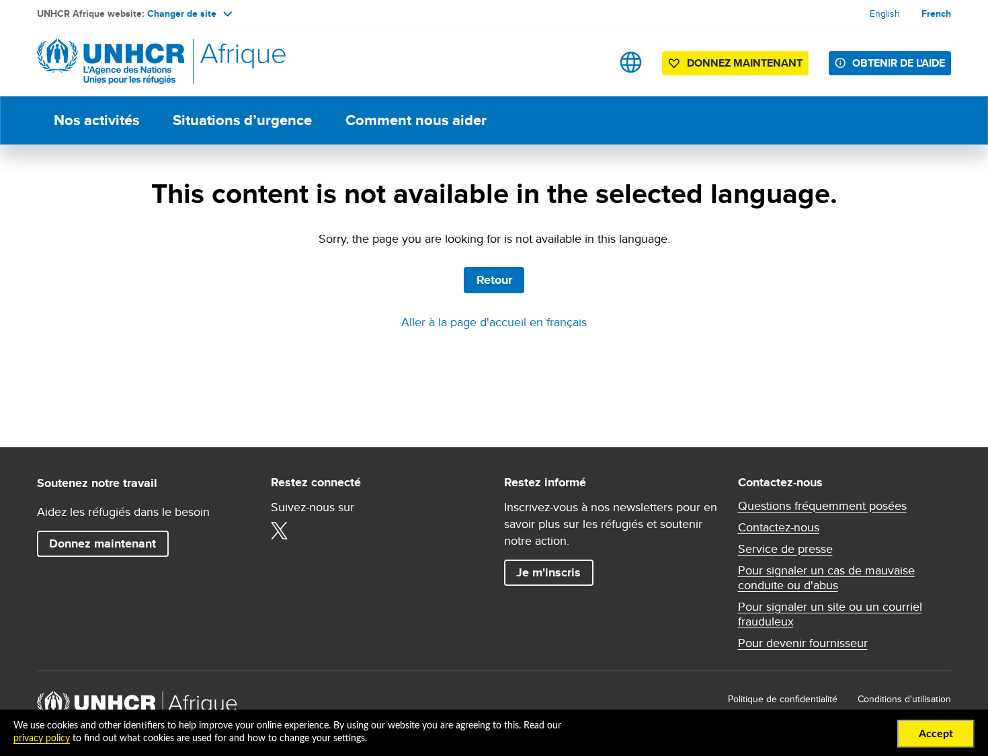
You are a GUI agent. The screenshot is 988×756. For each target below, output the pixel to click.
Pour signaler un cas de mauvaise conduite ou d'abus (826, 578)
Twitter (279, 530)
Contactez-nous (778, 527)
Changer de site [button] (181, 13)
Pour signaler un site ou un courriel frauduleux (830, 614)
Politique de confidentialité (782, 699)
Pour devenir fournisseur (803, 643)
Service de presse (785, 548)
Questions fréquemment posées (822, 505)
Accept (936, 733)
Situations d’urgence (242, 120)
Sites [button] (631, 62)
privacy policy (41, 738)
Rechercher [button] (588, 62)
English (885, 13)
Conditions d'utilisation (904, 699)
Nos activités (96, 120)
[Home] (131, 62)
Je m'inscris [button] (548, 572)
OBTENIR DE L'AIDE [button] (898, 63)
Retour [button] (494, 280)
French (936, 13)
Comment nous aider (416, 120)
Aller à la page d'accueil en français (494, 321)
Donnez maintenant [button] (734, 65)
